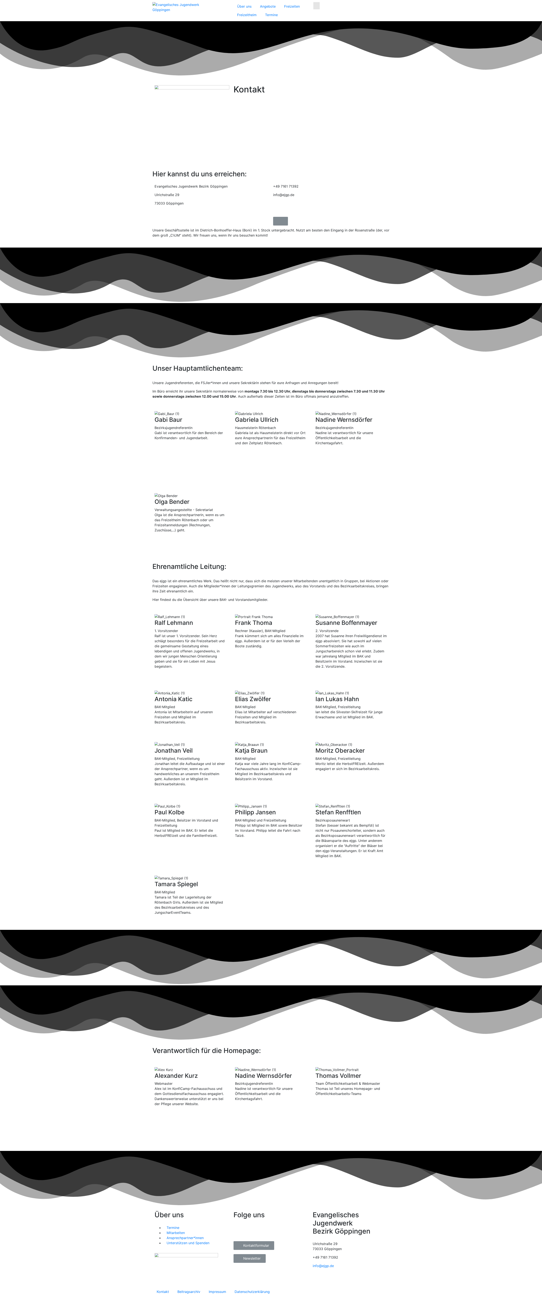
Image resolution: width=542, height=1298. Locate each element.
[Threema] (351, 482)
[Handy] (191, 451)
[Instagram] (290, 210)
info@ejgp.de (323, 1266)
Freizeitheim (247, 15)
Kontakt (163, 1292)
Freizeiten (292, 6)
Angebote (268, 6)
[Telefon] (191, 446)
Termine (271, 15)
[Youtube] (301, 210)
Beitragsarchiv (188, 1292)
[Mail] (191, 456)
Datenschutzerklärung (252, 1292)
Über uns (244, 6)
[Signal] (351, 476)
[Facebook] (278, 210)
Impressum (217, 1292)
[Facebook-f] (239, 1230)
